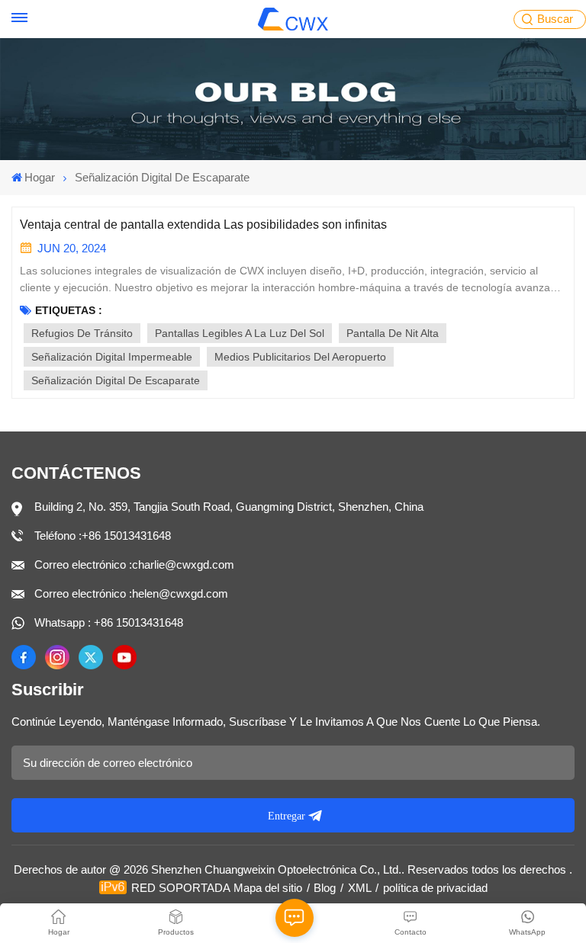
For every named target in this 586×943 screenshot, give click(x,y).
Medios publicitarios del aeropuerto (300, 357)
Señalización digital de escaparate (115, 380)
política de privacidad (435, 887)
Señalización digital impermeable (111, 357)
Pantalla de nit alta (392, 333)
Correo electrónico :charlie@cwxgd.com (134, 564)
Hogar (39, 177)
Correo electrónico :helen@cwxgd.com (131, 593)
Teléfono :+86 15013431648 (102, 535)
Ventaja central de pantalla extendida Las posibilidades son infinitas (203, 224)
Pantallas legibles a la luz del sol (239, 333)
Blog (325, 887)
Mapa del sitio (267, 887)
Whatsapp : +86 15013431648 (108, 622)
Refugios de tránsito (82, 333)
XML (360, 887)
